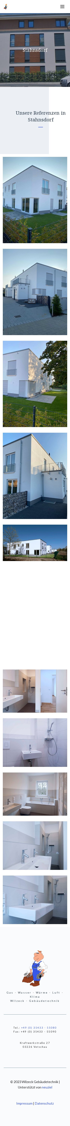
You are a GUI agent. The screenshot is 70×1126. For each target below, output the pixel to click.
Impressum (24, 1103)
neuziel (47, 1087)
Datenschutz (44, 1103)
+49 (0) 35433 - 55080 (39, 1027)
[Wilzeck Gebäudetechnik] (6, 6)
